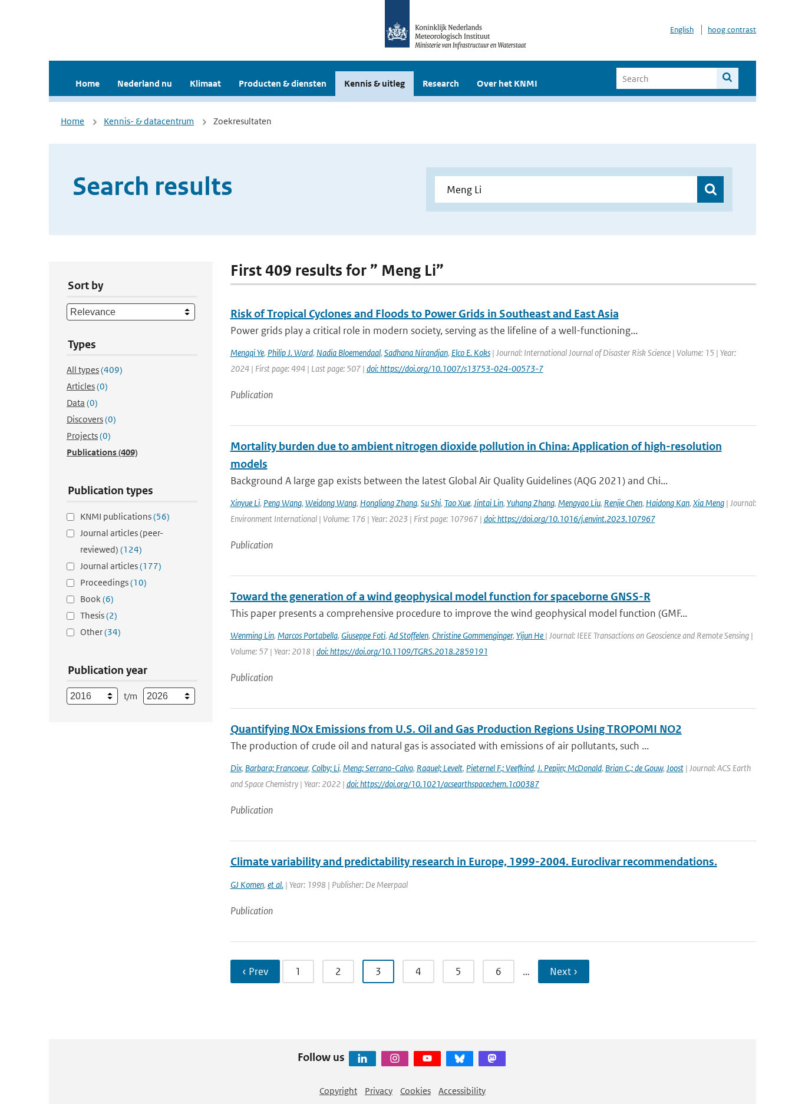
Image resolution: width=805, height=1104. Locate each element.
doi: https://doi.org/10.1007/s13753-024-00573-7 (455, 368)
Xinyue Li (245, 502)
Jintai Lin (488, 502)
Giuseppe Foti (363, 635)
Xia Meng (708, 502)
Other (100, 631)
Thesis (98, 615)
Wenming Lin (252, 635)
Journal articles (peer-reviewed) (121, 541)
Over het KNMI (507, 83)
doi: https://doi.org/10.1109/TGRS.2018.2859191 (402, 651)
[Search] (727, 78)
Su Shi (431, 502)
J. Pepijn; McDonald (569, 768)
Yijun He (530, 635)
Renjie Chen (623, 502)
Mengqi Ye (247, 352)
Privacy (378, 1090)
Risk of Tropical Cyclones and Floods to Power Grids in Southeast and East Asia (424, 313)
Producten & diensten (282, 83)
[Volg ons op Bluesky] (460, 1059)
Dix (236, 768)
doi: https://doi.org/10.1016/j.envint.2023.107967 (569, 518)
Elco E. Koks (470, 352)
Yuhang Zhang (531, 502)
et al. (275, 884)
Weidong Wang (331, 502)
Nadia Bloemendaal (348, 352)
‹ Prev (255, 971)
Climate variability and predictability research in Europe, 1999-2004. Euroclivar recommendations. (473, 861)
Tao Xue (457, 502)
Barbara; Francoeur (276, 768)
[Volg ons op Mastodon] (492, 1059)
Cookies (415, 1090)
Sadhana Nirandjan (416, 352)
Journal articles (120, 565)
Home (87, 83)
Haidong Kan (667, 502)
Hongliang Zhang (388, 502)
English (682, 30)
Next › (564, 971)
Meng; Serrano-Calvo (378, 768)
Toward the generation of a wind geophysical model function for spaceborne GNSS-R (440, 596)
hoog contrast (732, 30)
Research (441, 83)
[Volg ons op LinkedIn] (362, 1059)
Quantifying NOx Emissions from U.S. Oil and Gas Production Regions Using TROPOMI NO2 (456, 729)
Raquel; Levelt (440, 768)
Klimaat (205, 83)
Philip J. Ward (290, 352)
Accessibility (462, 1090)
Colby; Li (325, 768)
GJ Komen (247, 884)
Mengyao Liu (579, 502)
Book (97, 598)
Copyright (338, 1090)
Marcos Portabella (308, 635)
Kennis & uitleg (374, 83)
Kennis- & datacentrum (149, 121)
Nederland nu (144, 83)
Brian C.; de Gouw (634, 768)
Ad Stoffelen (408, 635)
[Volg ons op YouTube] (427, 1059)
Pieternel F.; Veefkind (500, 768)
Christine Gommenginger (472, 635)
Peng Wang (282, 502)
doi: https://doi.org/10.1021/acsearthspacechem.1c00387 (443, 783)
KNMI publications (125, 516)
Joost (675, 768)
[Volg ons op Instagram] (395, 1059)
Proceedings (113, 582)
